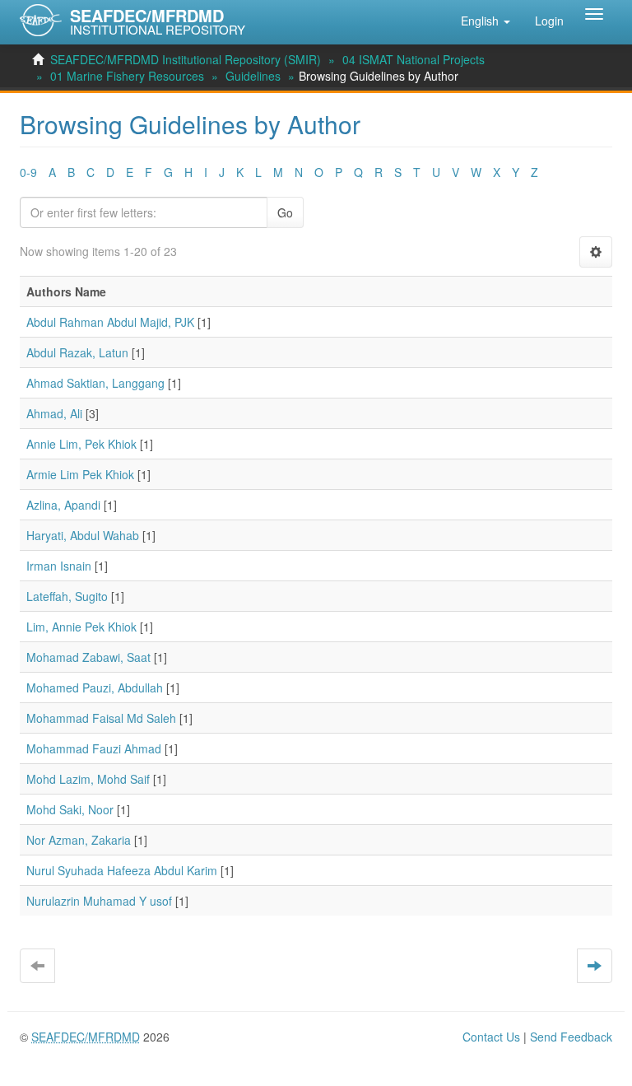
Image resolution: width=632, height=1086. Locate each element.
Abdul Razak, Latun (77, 352)
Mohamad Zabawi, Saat (88, 657)
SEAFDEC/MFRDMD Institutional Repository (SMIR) (185, 59)
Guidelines (253, 76)
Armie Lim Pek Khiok (80, 474)
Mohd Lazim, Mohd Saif (88, 779)
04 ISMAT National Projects (413, 59)
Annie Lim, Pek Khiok (81, 444)
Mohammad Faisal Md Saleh (101, 718)
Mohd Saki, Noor (70, 809)
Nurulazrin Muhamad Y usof (99, 901)
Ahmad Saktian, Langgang (95, 383)
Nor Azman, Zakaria (78, 840)
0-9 (28, 172)
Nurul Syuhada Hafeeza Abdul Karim (121, 870)
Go (285, 212)
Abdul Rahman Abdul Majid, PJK (110, 322)
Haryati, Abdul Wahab (82, 535)
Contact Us (491, 1036)
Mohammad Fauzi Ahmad (93, 748)
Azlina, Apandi (63, 504)
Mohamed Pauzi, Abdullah (94, 687)
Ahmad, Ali (54, 413)
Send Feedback (571, 1036)
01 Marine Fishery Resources (127, 76)
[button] (485, 20)
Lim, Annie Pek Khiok (81, 626)
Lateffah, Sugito (67, 596)
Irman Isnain (58, 565)
